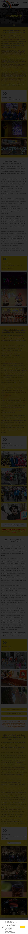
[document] (14, 467)
